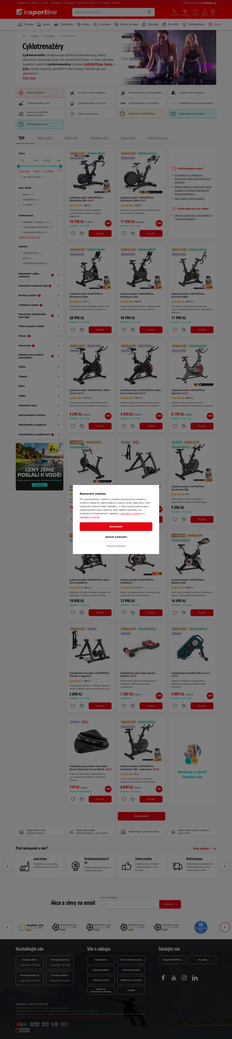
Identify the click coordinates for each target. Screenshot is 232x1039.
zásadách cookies (130, 513)
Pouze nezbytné (116, 545)
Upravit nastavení (116, 536)
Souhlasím (116, 526)
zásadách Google (90, 517)
